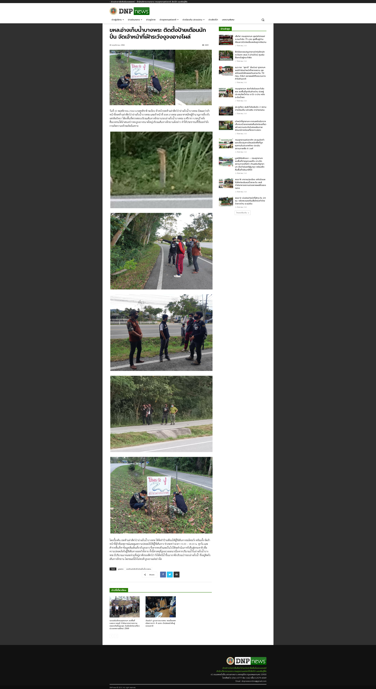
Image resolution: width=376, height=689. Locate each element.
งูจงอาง (120, 569)
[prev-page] (111, 636)
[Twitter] (170, 574)
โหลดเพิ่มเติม (241, 212)
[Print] (176, 574)
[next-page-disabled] (116, 636)
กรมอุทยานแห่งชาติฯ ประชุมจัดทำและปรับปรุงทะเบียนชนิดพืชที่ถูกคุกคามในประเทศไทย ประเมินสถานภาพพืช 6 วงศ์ (249, 144)
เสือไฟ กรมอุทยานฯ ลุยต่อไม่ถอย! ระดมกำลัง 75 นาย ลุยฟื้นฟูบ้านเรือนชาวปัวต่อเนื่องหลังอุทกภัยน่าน (250, 39)
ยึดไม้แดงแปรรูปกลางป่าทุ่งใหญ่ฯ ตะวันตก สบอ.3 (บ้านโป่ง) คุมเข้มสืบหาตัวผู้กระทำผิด (250, 54)
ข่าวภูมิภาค (150, 616)
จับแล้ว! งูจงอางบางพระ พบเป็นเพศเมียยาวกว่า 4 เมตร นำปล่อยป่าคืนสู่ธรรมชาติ (161, 623)
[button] (262, 19)
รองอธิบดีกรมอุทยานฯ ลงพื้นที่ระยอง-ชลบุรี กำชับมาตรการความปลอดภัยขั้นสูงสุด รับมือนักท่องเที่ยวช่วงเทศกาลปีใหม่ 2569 (125, 624)
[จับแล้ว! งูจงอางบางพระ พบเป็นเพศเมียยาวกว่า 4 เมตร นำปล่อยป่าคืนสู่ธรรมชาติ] (161, 606)
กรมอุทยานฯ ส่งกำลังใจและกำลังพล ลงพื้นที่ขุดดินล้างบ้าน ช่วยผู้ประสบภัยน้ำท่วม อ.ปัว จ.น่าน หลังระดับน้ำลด (250, 93)
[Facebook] (264, 10)
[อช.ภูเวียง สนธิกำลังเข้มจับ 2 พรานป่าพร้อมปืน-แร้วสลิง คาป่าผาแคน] (226, 111)
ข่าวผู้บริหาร (114, 616)
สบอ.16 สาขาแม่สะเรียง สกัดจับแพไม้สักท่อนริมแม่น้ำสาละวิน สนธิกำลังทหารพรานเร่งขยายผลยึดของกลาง (250, 184)
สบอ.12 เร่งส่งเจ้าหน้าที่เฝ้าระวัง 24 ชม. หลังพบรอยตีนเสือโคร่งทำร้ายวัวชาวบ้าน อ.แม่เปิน (250, 200)
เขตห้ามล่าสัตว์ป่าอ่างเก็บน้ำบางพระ (138, 569)
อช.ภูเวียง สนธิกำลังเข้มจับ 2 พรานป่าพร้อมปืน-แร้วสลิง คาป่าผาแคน (250, 108)
